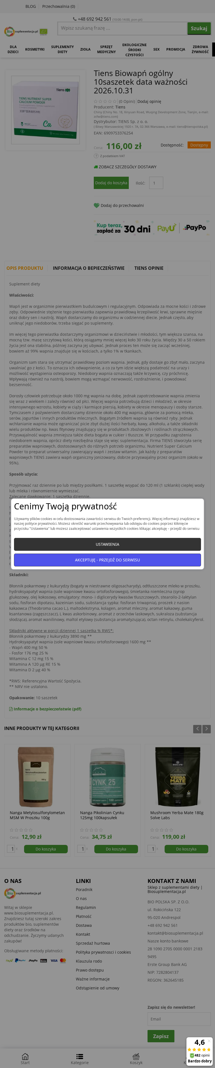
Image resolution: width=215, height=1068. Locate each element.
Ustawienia (107, 544)
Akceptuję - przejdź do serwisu (107, 560)
